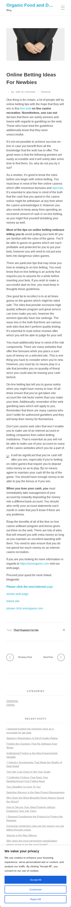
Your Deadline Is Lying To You (23, 786)
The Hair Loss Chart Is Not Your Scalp (28, 771)
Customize (35, 889)
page (29, 586)
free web (25, 108)
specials (57, 187)
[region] (35, 876)
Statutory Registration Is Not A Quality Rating (32, 738)
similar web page (17, 593)
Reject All (35, 899)
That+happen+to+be (26, 630)
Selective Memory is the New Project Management (35, 792)
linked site (12, 601)
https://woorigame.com (34, 563)
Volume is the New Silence (21, 835)
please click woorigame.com (24, 608)
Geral (10, 704)
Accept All (35, 879)
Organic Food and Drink (31, 5)
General (45, 91)
